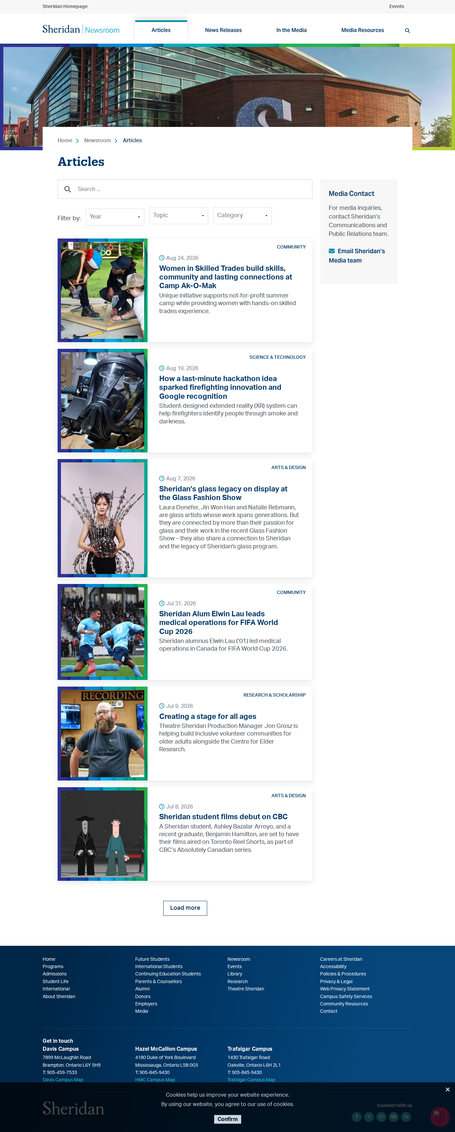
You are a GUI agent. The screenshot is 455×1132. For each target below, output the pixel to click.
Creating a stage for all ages (207, 716)
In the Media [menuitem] (291, 30)
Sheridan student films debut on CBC (223, 817)
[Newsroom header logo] (81, 28)
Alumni (142, 989)
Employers (146, 1004)
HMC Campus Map (155, 1080)
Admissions (55, 974)
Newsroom (97, 140)
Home (65, 140)
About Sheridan (59, 996)
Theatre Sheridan (246, 989)
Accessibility (333, 966)
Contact (328, 1011)
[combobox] (185, 189)
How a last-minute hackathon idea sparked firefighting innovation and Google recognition (220, 387)
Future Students (152, 959)
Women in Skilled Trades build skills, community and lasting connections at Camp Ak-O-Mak (225, 277)
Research (238, 981)
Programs (53, 966)
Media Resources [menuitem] (362, 30)
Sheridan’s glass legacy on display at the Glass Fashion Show (223, 493)
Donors (143, 996)
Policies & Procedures (343, 974)
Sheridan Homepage (65, 6)
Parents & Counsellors (158, 981)
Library (235, 974)
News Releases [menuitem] (223, 30)
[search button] (407, 31)
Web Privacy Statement (345, 989)
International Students (159, 966)
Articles (132, 140)
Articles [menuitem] (161, 30)
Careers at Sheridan (341, 959)
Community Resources (344, 1004)
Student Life (56, 981)
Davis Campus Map (63, 1080)
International (56, 989)
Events (396, 6)
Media (141, 1011)
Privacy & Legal (336, 981)
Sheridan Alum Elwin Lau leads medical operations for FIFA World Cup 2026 (218, 622)
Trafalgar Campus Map (251, 1080)
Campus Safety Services (346, 996)
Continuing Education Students (168, 974)
